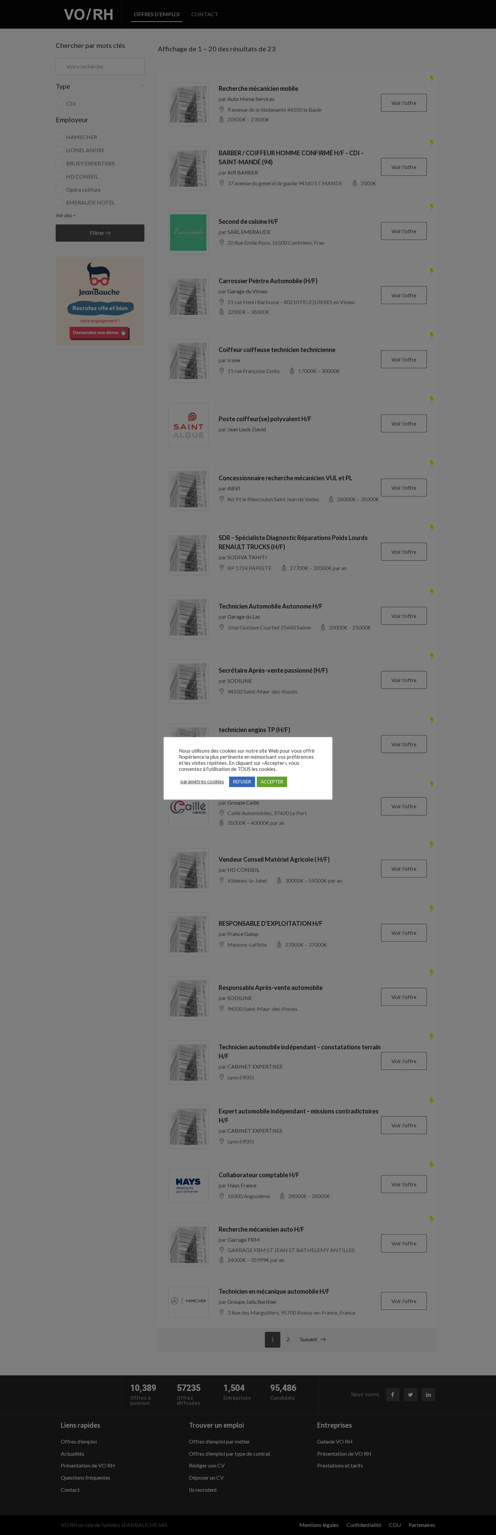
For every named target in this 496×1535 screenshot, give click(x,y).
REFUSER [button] (242, 781)
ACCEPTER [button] (272, 781)
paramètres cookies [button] (202, 781)
